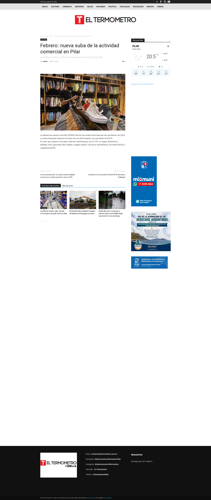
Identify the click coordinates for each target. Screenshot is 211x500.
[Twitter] (165, 1)
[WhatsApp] (74, 66)
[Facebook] (161, 1)
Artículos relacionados (50, 186)
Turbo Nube (107, 498)
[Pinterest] (68, 66)
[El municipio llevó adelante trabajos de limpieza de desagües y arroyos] (82, 200)
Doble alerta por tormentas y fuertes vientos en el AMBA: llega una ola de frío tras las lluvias (111, 213)
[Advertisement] (105, 28)
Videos (160, 6)
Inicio (45, 6)
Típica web (91, 498)
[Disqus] (82, 261)
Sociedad (100, 6)
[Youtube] (169, 1)
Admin (45, 61)
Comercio (67, 6)
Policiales (125, 6)
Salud (90, 6)
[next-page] (45, 220)
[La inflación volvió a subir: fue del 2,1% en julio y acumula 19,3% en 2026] (53, 200)
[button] (157, 2)
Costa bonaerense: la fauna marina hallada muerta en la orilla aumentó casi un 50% (57, 176)
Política (112, 6)
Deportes (79, 6)
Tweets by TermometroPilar (142, 84)
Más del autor (67, 186)
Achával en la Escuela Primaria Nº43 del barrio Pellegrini (106, 176)
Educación (138, 6)
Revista (150, 6)
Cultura (55, 6)
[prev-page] (41, 220)
